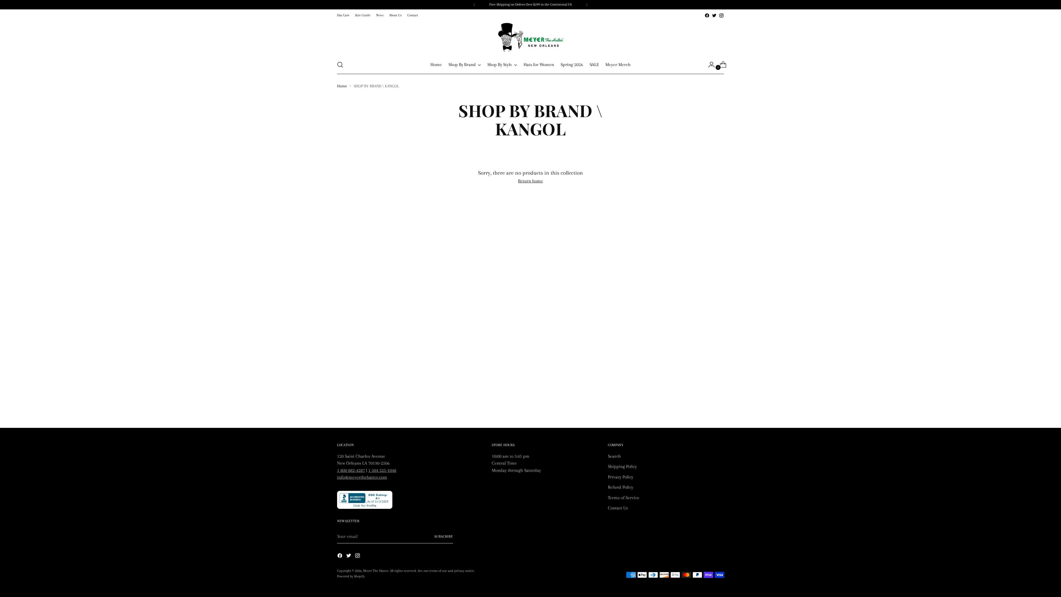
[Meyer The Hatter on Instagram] (721, 15)
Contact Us (618, 507)
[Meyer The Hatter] (530, 37)
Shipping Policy (622, 466)
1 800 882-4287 (351, 470)
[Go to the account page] (709, 64)
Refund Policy (620, 487)
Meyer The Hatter (375, 571)
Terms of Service (623, 497)
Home (342, 86)
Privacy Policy (620, 477)
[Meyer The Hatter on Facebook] (707, 15)
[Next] (587, 4)
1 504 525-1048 (382, 470)
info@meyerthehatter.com (362, 477)
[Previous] (474, 4)
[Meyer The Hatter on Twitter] (714, 15)
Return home (530, 181)
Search (614, 456)
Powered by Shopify (351, 576)
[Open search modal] (340, 64)
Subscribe (443, 536)
